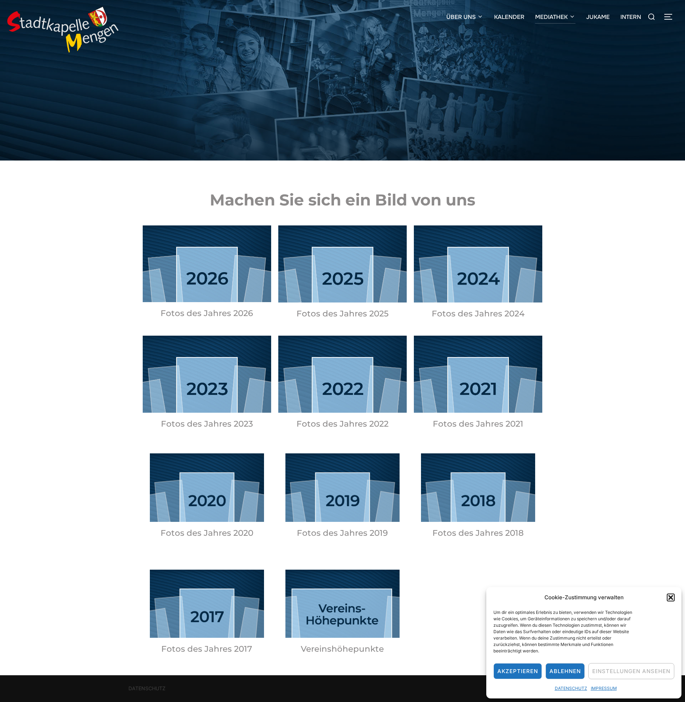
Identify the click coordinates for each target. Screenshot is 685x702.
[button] (670, 597)
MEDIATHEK (551, 17)
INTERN (630, 17)
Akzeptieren (517, 671)
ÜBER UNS (461, 17)
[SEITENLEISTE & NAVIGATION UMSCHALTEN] (671, 17)
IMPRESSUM (604, 688)
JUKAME (598, 17)
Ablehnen (565, 671)
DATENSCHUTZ (571, 688)
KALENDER (509, 17)
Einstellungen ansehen (631, 671)
